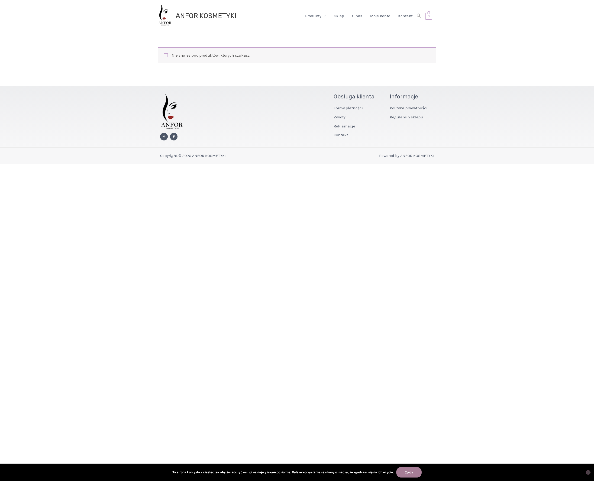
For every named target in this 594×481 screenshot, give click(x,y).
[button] (418, 16)
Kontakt (405, 15)
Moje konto (380, 15)
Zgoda (409, 472)
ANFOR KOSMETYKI (206, 16)
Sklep (339, 15)
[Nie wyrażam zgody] (588, 472)
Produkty (313, 15)
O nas (357, 15)
